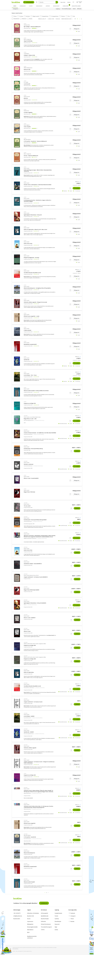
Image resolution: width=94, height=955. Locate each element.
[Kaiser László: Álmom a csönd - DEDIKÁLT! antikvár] (17, 619)
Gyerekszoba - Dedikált (29, 732)
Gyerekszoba (26, 359)
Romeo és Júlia (27, 69)
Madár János (38, 417)
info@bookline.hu (17, 916)
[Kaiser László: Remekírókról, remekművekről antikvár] (17, 868)
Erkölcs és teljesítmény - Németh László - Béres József (35, 229)
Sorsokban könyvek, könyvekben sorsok (32, 272)
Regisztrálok (63, 2)
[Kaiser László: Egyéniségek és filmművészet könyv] (17, 216)
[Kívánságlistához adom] (70, 28)
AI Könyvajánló (29, 2)
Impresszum (30, 921)
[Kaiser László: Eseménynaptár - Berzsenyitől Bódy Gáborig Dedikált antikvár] (17, 522)
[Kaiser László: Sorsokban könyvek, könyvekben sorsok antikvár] (17, 687)
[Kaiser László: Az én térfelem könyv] (17, 376)
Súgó (56, 927)
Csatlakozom (44, 903)
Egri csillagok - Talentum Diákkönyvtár (32, 26)
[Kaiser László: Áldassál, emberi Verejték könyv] (17, 392)
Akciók (74, 8)
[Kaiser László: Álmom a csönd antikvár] (17, 632)
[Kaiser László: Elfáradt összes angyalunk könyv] (17, 317)
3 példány (77, 620)
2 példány (77, 552)
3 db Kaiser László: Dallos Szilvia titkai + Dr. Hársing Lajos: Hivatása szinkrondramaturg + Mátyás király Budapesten (38, 807)
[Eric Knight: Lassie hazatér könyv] (17, 85)
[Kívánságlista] (73, 2)
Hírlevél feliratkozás (46, 924)
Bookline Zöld (30, 916)
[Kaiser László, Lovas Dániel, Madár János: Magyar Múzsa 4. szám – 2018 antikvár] (17, 420)
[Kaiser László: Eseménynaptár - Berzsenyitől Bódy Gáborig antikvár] (17, 450)
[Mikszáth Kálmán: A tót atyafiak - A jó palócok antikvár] (17, 838)
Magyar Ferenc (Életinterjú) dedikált (31, 589)
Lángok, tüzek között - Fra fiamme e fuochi (33, 701)
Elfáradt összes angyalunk (29, 823)
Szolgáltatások (58, 913)
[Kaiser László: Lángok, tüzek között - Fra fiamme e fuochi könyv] (17, 763)
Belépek (68, 2)
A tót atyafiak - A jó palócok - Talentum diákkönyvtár (35, 141)
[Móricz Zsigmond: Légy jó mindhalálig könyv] (17, 42)
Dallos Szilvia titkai (28, 243)
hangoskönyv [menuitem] (39, 6)
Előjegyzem (76, 28)
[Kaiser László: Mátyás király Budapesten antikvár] (17, 854)
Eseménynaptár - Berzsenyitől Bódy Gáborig (33, 448)
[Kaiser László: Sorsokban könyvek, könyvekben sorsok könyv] (17, 274)
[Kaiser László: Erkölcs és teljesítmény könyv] (17, 230)
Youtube (72, 921)
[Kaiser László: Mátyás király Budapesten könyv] (17, 289)
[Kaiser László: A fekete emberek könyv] (17, 331)
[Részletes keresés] (36, 2)
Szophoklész (26, 53)
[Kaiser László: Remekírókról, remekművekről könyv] (17, 346)
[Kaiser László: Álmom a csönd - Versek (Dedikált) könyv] (17, 479)
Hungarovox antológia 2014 (30, 403)
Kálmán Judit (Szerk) (28, 643)
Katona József (27, 96)
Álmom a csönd (27, 631)
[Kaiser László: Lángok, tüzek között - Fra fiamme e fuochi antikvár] (17, 703)
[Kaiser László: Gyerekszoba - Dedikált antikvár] (17, 733)
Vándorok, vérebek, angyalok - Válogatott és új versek (35, 302)
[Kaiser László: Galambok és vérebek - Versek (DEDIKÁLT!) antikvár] (17, 565)
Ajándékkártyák (44, 916)
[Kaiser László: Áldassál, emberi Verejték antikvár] (17, 883)
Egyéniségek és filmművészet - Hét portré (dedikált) (35, 603)
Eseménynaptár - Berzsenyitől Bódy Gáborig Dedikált (35, 519)
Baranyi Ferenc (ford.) (34, 575)
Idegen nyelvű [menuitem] (56, 6)
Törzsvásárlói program (66, 8)
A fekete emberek (27, 330)
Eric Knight (26, 82)
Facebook (72, 913)
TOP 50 (42, 929)
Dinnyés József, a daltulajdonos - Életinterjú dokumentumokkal (37, 184)
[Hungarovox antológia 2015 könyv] (17, 777)
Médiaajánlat (30, 924)
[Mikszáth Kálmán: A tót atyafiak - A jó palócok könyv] (17, 142)
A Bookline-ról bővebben (33, 913)
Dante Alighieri (27, 125)
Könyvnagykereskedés (32, 927)
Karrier (28, 918)
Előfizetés (79, 8)
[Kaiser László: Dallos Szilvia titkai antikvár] (17, 551)
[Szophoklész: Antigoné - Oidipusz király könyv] (17, 56)
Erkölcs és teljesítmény (29, 672)
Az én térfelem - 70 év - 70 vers (30, 375)
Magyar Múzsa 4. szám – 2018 (30, 418)
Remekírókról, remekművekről (30, 344)
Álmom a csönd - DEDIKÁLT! (30, 617)
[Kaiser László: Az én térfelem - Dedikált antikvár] (17, 717)
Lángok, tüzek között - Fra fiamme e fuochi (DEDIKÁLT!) (36, 577)
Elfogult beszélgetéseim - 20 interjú (31, 257)
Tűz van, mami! (27, 505)
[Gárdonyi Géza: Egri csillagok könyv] (17, 28)
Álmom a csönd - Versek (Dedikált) (31, 478)
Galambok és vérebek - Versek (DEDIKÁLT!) (33, 563)
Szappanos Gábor (42, 643)
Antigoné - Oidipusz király (29, 55)
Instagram (72, 916)
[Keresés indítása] (57, 2)
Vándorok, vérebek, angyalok (30, 747)
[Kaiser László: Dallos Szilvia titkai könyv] (17, 244)
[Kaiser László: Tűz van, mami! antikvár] (17, 507)
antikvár (25, 415)
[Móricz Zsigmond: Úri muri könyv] (17, 157)
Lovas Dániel (32, 417)
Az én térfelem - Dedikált (29, 716)
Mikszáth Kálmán (27, 139)
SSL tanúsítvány (15, 948)
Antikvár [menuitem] (48, 6)
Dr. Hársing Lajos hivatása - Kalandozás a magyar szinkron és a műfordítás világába (37, 201)
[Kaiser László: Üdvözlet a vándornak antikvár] (17, 465)
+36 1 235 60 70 (16, 913)
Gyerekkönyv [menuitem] (23, 6)
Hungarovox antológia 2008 (30, 658)
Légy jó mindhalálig (28, 41)
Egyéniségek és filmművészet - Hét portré (33, 214)
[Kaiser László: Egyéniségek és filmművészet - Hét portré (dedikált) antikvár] (17, 605)
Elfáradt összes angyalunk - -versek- (31, 316)
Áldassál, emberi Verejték (29, 882)
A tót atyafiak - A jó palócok (30, 837)
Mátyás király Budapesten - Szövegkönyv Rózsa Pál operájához (37, 288)
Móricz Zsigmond (27, 39)
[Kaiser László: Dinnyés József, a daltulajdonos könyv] (17, 186)
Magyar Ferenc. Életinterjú (29, 492)
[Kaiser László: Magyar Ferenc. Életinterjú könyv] (17, 493)
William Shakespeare (28, 67)
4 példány (77, 508)
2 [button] (81, 18)
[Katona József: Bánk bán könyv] (17, 99)
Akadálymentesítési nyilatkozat (32, 937)
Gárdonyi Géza (27, 25)
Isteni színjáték (27, 126)
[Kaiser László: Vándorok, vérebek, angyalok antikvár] (17, 749)
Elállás (56, 929)
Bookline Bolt (16, 918)
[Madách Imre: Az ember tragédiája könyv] (17, 114)
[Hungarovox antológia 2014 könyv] (17, 406)
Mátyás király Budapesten (29, 852)
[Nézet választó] (75, 19)
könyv (25, 23)
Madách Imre (26, 110)
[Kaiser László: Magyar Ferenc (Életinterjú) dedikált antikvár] (17, 591)
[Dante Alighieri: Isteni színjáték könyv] (17, 128)
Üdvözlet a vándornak (28, 464)
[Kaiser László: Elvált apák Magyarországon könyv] (17, 171)
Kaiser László (26, 168)
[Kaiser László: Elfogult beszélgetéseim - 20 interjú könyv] (17, 259)
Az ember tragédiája (28, 112)
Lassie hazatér (27, 84)
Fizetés (56, 916)
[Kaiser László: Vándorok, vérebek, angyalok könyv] (17, 303)
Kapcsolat (57, 924)
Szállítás (57, 918)
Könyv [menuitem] (14, 6)
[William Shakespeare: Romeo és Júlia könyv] (17, 71)
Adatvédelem (30, 929)
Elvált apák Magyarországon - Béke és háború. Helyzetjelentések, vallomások (38, 170)
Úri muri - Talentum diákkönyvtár (31, 155)
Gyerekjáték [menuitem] (66, 5)
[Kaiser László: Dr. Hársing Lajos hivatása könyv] (17, 201)
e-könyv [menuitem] (31, 6)
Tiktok (72, 918)
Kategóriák (15, 8)
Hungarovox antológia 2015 (30, 775)
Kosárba (77, 188)
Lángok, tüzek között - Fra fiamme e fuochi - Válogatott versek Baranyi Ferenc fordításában (39, 762)
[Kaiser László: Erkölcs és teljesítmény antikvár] (17, 673)
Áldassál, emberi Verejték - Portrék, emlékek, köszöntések (36, 390)
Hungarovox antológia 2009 (30, 645)
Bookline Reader (45, 918)
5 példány (77, 451)
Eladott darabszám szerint (66, 18)
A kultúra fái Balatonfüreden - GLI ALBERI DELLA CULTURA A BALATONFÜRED (40, 432)
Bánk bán (26, 98)
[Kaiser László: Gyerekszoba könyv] (17, 361)
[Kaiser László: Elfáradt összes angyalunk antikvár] (17, 824)
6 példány (77, 825)
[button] (48, 892)
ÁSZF (28, 932)
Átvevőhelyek (58, 921)
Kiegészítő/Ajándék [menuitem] (76, 6)
